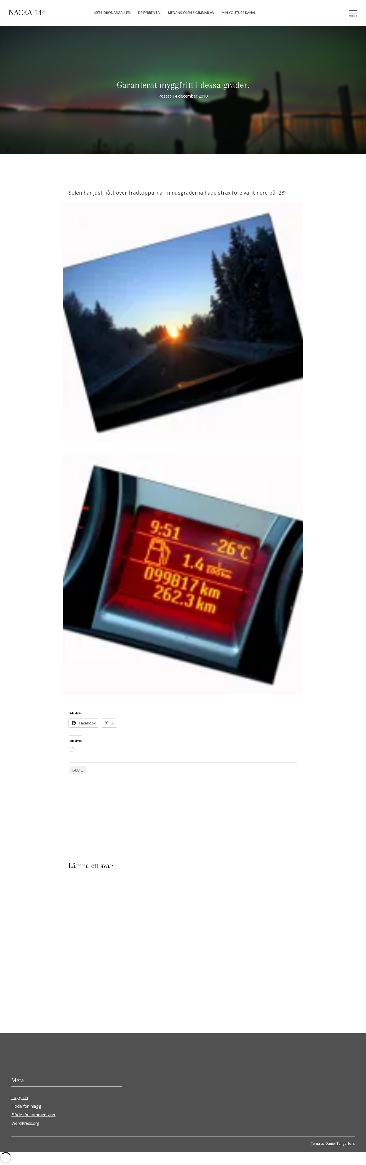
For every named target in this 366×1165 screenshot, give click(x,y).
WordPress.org (25, 1123)
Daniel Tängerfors (340, 1143)
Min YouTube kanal (239, 12)
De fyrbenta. (149, 12)
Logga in (19, 1097)
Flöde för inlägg (26, 1106)
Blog (77, 770)
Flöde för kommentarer (33, 1114)
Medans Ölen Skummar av (191, 12)
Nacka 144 (27, 12)
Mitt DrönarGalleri (112, 12)
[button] (183, 325)
